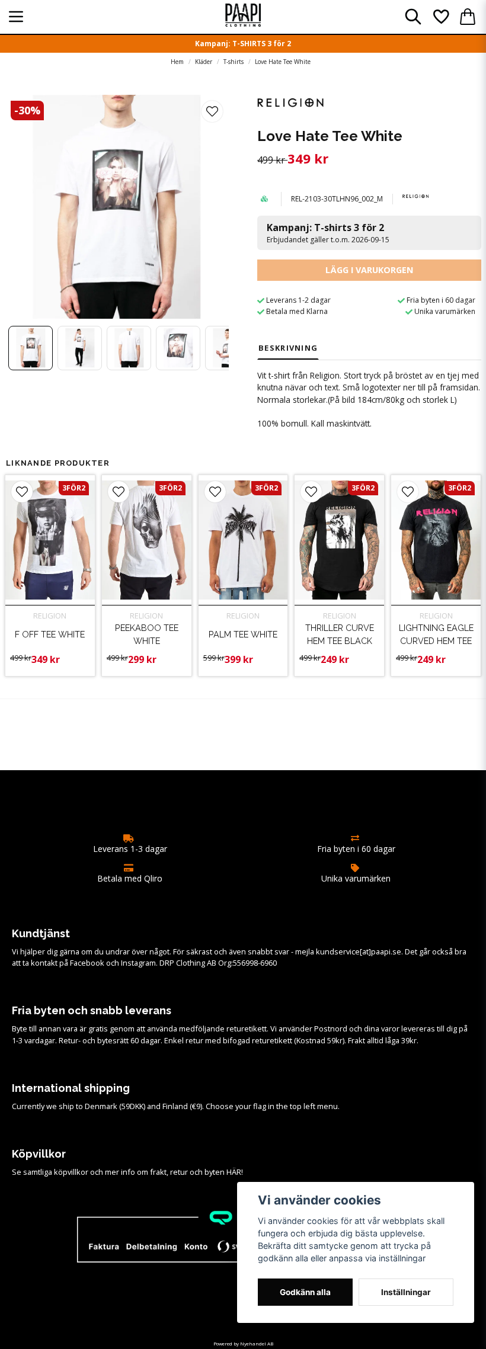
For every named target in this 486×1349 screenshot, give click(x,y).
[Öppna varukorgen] (467, 16)
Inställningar (406, 1292)
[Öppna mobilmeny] (16, 16)
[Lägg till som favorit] (440, 16)
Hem (177, 61)
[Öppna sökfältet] (413, 16)
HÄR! (234, 1172)
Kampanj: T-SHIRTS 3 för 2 (243, 44)
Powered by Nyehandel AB (243, 1343)
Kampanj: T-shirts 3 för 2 (328, 233)
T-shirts (233, 61)
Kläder (203, 61)
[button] (212, 111)
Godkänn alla (305, 1292)
